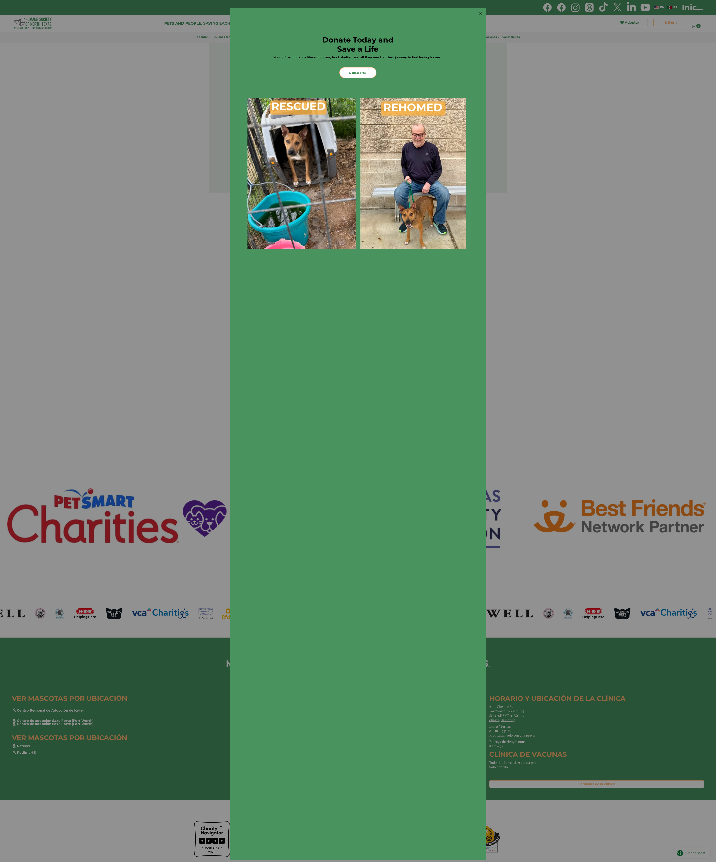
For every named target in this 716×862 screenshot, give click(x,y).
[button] (480, 13)
